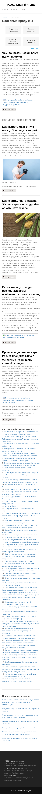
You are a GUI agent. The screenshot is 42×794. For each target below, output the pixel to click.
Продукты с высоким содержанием (13, 41)
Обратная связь (10, 775)
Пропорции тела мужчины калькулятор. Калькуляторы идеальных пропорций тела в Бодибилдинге (18, 630)
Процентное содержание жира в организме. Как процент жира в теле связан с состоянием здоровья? (19, 657)
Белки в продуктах (31, 30)
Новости (14, 9)
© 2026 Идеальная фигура (14, 761)
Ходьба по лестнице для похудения (18, 537)
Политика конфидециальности (15, 768)
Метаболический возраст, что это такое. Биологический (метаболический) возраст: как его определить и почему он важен (20, 669)
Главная (5, 9)
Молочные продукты (31, 41)
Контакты (8, 766)
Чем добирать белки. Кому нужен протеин (20, 54)
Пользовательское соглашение (24, 766)
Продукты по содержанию (13, 30)
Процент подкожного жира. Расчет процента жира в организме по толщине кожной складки (20, 357)
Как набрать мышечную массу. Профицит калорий (19, 128)
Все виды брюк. (10, 506)
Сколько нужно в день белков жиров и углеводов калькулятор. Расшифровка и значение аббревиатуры (20, 702)
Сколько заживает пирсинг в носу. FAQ (19, 561)
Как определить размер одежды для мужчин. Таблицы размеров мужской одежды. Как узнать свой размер (20, 438)
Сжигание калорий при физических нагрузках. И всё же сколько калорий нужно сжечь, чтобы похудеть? (21, 515)
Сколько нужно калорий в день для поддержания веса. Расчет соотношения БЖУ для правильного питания (21, 474)
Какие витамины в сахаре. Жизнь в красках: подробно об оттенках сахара (20, 204)
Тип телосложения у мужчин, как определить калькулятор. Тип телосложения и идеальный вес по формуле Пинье (20, 623)
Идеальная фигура (21, 4)
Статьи (22, 9)
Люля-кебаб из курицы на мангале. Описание (21, 535)
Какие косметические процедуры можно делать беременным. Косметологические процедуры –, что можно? (21, 597)
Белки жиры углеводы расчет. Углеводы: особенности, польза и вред (21, 290)
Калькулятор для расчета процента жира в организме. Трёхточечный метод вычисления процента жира (19, 556)
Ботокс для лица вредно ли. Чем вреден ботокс (22, 489)
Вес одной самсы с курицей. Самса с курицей (18, 728)
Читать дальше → (9, 109)
